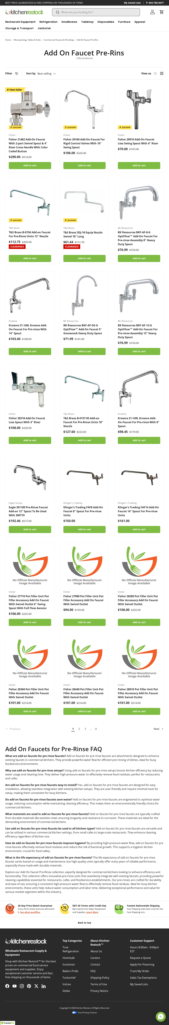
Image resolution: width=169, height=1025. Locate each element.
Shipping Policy (99, 977)
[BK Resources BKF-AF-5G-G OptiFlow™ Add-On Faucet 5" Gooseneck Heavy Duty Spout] (84, 295)
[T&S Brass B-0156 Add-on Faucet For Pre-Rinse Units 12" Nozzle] (30, 202)
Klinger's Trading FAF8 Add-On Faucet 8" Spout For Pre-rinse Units (83, 511)
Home (8, 39)
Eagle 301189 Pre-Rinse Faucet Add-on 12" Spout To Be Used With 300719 (28, 511)
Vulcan (67, 984)
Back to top (84, 922)
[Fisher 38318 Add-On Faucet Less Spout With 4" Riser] (30, 388)
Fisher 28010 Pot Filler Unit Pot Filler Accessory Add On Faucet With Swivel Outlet (138, 693)
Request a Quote (140, 958)
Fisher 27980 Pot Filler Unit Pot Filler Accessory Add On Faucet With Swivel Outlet (83, 600)
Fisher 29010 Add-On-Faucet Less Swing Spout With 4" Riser (138, 141)
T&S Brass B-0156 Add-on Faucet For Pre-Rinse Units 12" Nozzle (30, 234)
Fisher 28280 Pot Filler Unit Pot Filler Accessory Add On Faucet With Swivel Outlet (138, 600)
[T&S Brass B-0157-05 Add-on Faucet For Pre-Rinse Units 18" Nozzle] (84, 388)
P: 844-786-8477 (155, 2)
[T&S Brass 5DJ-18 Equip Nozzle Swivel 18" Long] (84, 202)
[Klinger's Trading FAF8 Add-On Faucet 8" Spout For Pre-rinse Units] (84, 477)
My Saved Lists (132, 2)
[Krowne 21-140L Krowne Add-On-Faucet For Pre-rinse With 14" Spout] (30, 295)
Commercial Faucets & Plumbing (59, 39)
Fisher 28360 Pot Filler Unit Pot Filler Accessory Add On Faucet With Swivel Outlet (29, 693)
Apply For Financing (142, 964)
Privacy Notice (99, 991)
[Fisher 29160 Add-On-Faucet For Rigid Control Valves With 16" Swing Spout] (84, 109)
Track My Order (139, 971)
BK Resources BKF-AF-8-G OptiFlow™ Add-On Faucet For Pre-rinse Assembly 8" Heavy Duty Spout (138, 238)
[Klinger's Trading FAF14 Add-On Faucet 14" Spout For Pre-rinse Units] (139, 477)
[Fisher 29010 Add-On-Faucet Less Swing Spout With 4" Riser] (139, 109)
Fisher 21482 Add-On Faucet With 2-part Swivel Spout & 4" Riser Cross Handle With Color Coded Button (28, 145)
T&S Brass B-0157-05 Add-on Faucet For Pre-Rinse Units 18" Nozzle (83, 422)
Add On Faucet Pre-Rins (87, 39)
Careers (95, 958)
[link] (37, 729)
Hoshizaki (69, 958)
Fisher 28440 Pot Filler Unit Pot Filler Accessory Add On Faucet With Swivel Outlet (83, 693)
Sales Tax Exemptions (143, 977)
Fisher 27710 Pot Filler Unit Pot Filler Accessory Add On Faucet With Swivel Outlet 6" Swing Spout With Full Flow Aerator (29, 602)
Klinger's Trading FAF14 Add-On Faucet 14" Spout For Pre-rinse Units (138, 511)
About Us (96, 951)
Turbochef (69, 977)
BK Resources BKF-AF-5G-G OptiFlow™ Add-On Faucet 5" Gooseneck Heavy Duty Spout (82, 329)
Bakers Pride (70, 971)
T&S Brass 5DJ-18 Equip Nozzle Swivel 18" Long (82, 234)
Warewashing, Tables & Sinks (27, 39)
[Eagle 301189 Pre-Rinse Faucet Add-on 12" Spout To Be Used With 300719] (30, 477)
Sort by (30, 73)
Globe (66, 991)
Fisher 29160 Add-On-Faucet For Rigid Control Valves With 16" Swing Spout (84, 143)
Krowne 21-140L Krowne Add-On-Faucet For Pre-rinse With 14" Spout (28, 329)
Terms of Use (98, 984)
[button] (161, 12)
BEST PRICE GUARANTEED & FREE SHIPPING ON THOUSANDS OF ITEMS (44, 2)
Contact (95, 964)
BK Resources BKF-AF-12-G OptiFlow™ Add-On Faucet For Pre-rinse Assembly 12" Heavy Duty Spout (138, 331)
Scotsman (69, 964)
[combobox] (96, 12)
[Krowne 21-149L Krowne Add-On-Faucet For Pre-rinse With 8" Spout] (139, 388)
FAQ (92, 971)
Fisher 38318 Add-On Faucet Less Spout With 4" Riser (27, 420)
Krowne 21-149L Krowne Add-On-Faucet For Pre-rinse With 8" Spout (138, 422)
